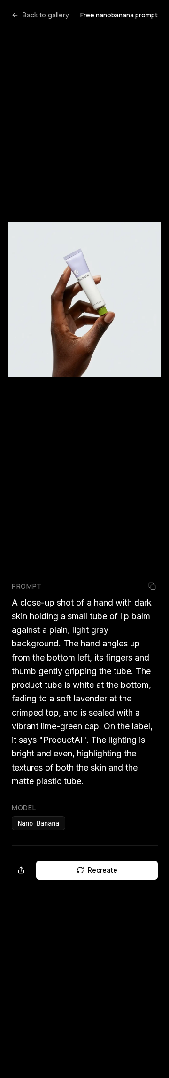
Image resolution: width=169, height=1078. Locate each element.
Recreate (102, 870)
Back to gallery (46, 15)
